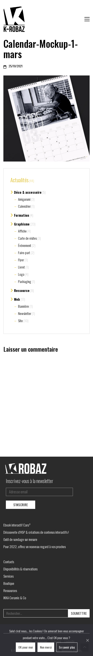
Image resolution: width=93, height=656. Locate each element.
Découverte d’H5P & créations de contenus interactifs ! (36, 532)
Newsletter (24, 313)
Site (20, 320)
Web (17, 299)
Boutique (8, 583)
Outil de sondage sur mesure (20, 539)
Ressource (22, 290)
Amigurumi (24, 199)
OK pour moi (25, 647)
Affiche (22, 231)
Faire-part (24, 252)
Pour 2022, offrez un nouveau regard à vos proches (34, 546)
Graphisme (22, 223)
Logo (21, 274)
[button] (87, 19)
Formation (21, 215)
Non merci (46, 647)
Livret (21, 267)
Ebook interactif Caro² (16, 525)
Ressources (10, 590)
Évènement (24, 245)
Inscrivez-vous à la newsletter (29, 480)
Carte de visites (27, 238)
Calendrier (24, 206)
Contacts (8, 561)
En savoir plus (67, 647)
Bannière (23, 306)
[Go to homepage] (14, 19)
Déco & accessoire (28, 192)
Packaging (24, 281)
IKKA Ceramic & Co (14, 597)
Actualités (19, 180)
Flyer (21, 259)
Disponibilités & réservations (20, 569)
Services (8, 576)
